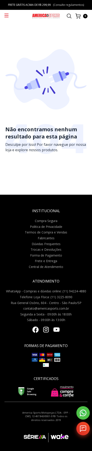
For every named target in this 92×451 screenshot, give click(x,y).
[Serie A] (36, 437)
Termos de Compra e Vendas (46, 232)
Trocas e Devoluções (46, 249)
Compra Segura (46, 221)
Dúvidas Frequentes (46, 244)
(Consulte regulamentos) (68, 5)
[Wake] (58, 437)
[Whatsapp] (83, 413)
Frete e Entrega (46, 261)
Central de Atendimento (46, 267)
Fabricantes (46, 238)
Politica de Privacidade (46, 226)
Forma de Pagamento (46, 255)
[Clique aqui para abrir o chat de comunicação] (83, 428)
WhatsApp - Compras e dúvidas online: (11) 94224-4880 (46, 291)
